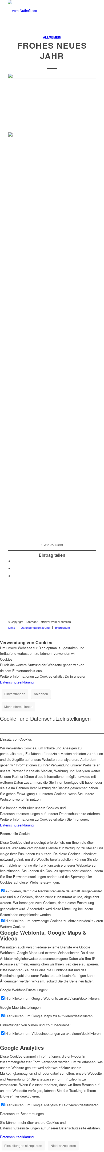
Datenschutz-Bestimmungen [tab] (22, 1113)
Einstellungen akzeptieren (23, 1145)
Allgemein (52, 37)
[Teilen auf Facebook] (14, 561)
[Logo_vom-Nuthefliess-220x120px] (43, 10)
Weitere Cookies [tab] (12, 926)
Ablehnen (41, 693)
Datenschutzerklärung (17, 682)
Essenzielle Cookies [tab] (15, 833)
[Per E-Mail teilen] (14, 576)
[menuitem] (12, 627)
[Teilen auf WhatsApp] (14, 568)
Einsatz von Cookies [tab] (16, 739)
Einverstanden (14, 693)
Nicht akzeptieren (63, 1145)
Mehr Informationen (18, 706)
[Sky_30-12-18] (52, 302)
